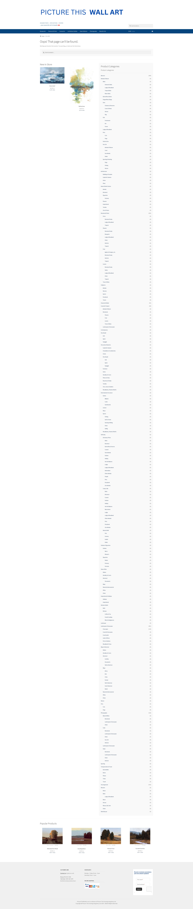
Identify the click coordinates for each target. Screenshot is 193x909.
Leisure (104, 407)
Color (104, 728)
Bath (104, 608)
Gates (104, 180)
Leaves (104, 264)
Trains (104, 778)
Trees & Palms (106, 282)
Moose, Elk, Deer (107, 805)
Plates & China (106, 377)
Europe (106, 680)
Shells (106, 156)
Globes (104, 572)
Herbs (106, 270)
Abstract (103, 75)
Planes (104, 775)
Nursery (105, 291)
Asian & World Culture (106, 186)
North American (108, 683)
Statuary (107, 198)
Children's (103, 285)
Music (104, 410)
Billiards (106, 398)
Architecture (104, 171)
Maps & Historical (105, 647)
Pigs (106, 114)
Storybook (105, 297)
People (106, 476)
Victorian (107, 566)
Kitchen (105, 611)
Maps (104, 584)
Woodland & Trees (107, 644)
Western (103, 787)
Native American (108, 665)
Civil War (107, 659)
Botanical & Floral (105, 213)
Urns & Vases (106, 210)
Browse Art (43, 31)
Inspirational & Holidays (106, 596)
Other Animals (108, 473)
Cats (106, 135)
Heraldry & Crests (107, 375)
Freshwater (107, 120)
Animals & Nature (105, 78)
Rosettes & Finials (107, 381)
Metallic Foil (102, 31)
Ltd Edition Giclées (72, 31)
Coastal (106, 449)
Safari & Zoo (106, 141)
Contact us (63, 873)
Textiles (105, 207)
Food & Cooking (108, 617)
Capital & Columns (107, 177)
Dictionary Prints (107, 437)
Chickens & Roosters (110, 105)
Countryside (106, 635)
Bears (104, 790)
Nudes (106, 560)
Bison (104, 799)
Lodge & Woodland (109, 87)
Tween (104, 300)
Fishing (106, 165)
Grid (104, 336)
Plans (104, 183)
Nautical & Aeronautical (108, 587)
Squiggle (105, 342)
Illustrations (107, 509)
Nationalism (107, 470)
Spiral (104, 339)
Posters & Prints (52, 31)
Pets (104, 132)
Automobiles (106, 769)
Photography (93, 31)
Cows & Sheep (108, 108)
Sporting (103, 763)
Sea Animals (107, 153)
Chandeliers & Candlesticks (109, 351)
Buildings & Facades (107, 174)
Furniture (105, 369)
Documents (107, 581)
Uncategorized (104, 784)
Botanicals (105, 312)
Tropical (106, 225)
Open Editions (83, 31)
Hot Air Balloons (108, 461)
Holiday (106, 458)
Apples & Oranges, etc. (110, 252)
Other (106, 240)
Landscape (103, 623)
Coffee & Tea (108, 614)
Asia (106, 674)
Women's (107, 554)
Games (104, 395)
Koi (105, 123)
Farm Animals (108, 452)
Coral (106, 150)
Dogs (106, 138)
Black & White (106, 716)
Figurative (105, 195)
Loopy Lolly (105, 488)
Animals (104, 189)
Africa (106, 671)
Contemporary (104, 330)
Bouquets (107, 234)
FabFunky (103, 434)
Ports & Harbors (106, 641)
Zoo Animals (107, 485)
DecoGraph (103, 333)
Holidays (105, 599)
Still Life (107, 243)
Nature (102, 701)
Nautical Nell (106, 530)
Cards (106, 401)
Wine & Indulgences (109, 620)
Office (104, 590)
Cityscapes (105, 629)
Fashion (106, 455)
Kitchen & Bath (104, 605)
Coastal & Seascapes (108, 632)
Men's (106, 551)
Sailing (106, 428)
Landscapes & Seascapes (109, 327)
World (106, 689)
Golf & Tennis (108, 419)
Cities (106, 677)
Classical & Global (105, 303)
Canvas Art (62, 31)
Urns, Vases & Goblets (108, 386)
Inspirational (106, 204)
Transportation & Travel (106, 766)
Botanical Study (108, 219)
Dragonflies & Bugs (107, 99)
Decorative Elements (106, 345)
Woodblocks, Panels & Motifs (109, 389)
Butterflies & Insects (110, 446)
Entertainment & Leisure (106, 393)
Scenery (107, 536)
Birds (104, 81)
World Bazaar (104, 811)
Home (43, 36)
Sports (104, 294)
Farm (104, 102)
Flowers (105, 201)
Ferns (104, 216)
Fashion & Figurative (105, 545)
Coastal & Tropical (105, 306)
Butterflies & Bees (107, 96)
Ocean (106, 126)
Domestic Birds (108, 84)
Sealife (106, 539)
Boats (104, 772)
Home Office (104, 569)
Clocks (104, 354)
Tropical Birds (108, 90)
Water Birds (107, 93)
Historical (105, 578)
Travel (104, 781)
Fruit (104, 249)
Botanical (105, 192)
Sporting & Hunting (107, 159)
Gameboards (108, 404)
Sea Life (105, 144)
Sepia (104, 749)
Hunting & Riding (109, 422)
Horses (106, 111)
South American (108, 686)
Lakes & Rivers (106, 638)
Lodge (106, 464)
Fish (104, 117)
